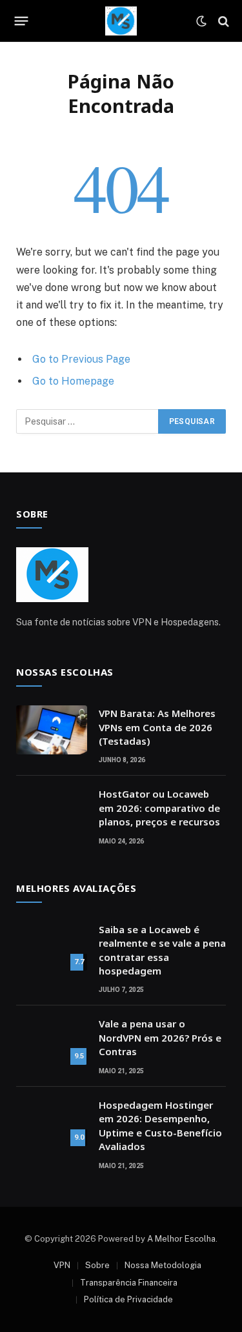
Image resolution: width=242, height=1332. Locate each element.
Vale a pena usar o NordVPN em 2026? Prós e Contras (160, 1037)
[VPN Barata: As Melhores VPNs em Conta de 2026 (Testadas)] (51, 729)
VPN (62, 1265)
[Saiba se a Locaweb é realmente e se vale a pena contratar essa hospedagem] (51, 946)
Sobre (97, 1265)
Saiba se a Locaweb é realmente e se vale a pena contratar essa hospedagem (162, 950)
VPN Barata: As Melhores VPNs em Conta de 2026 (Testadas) (157, 727)
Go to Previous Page (81, 359)
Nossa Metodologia (163, 1265)
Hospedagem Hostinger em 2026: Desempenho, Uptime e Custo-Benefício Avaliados (160, 1125)
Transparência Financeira (128, 1282)
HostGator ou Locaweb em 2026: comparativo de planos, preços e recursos (159, 807)
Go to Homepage (73, 381)
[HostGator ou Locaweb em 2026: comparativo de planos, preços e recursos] (51, 810)
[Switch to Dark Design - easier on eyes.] (201, 21)
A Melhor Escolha (181, 1239)
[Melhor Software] (121, 21)
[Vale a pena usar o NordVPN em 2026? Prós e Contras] (51, 1040)
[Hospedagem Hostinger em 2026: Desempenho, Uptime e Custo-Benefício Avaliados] (51, 1121)
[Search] (222, 20)
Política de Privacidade (128, 1299)
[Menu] (21, 21)
